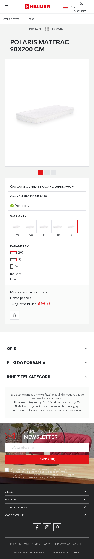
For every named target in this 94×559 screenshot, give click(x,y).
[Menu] (9, 7)
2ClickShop (73, 552)
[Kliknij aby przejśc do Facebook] (37, 527)
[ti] (47, 552)
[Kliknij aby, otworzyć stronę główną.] (37, 6)
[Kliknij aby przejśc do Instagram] (47, 527)
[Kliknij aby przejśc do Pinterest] (57, 527)
